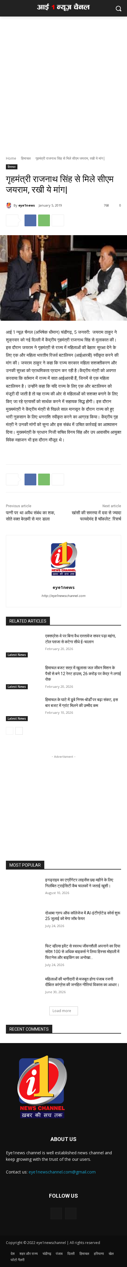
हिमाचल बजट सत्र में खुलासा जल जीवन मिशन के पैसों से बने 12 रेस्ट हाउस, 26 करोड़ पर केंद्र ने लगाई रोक (83, 673)
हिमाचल (26, 158)
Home (11, 158)
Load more (62, 1010)
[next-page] (19, 731)
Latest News (17, 655)
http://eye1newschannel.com (64, 596)
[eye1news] (10, 205)
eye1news (26, 205)
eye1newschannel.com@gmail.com (62, 1172)
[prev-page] (9, 731)
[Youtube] (70, 1213)
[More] (58, 220)
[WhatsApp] (44, 220)
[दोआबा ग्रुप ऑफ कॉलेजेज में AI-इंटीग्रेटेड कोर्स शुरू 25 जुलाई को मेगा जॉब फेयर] (23, 922)
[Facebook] (30, 220)
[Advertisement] (63, 82)
